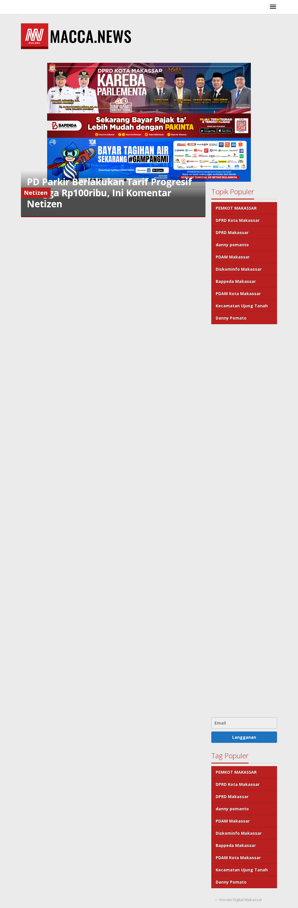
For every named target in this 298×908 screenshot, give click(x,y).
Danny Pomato (231, 318)
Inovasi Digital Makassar (240, 899)
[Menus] (273, 7)
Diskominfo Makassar (239, 269)
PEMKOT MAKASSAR (236, 208)
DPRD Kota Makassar (238, 220)
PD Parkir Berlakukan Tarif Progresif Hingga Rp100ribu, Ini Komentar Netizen (109, 192)
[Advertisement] (244, 520)
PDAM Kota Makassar (238, 293)
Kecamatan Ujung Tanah (242, 305)
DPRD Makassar (232, 232)
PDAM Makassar (233, 257)
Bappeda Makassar (236, 281)
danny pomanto (232, 244)
